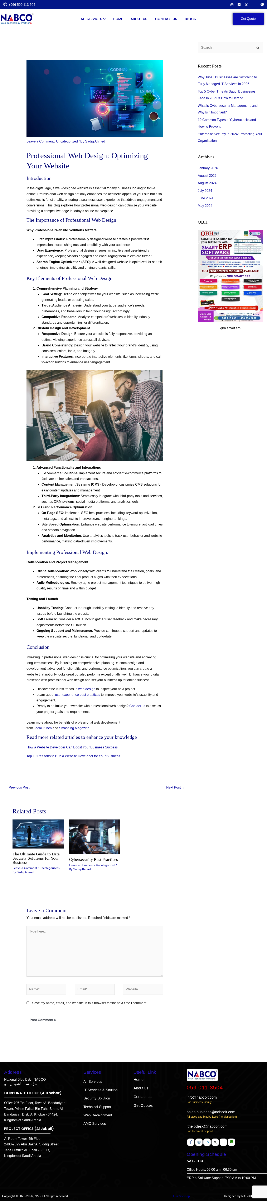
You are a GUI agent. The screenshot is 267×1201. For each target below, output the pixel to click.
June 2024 (205, 198)
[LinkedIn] (239, 4)
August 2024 (207, 183)
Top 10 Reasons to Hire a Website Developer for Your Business (73, 756)
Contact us (137, 706)
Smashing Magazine (74, 728)
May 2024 (205, 205)
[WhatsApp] (262, 5)
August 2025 (207, 175)
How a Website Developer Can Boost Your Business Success (72, 747)
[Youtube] (223, 1142)
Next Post (175, 787)
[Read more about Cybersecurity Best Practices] (94, 836)
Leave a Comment (40, 141)
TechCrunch (43, 728)
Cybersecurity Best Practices (93, 859)
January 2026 (208, 168)
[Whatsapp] (231, 1142)
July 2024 (205, 190)
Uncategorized (67, 141)
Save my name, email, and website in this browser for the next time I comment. (89, 1003)
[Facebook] (190, 1142)
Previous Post (17, 787)
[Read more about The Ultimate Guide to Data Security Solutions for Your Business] (38, 834)
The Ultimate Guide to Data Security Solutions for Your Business (36, 858)
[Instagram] (231, 4)
